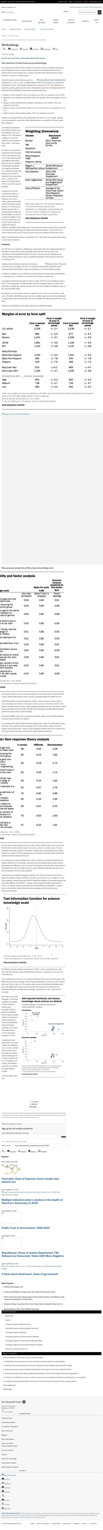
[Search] (99, 12)
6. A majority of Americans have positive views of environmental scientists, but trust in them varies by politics (40, 1381)
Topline (7, 1320)
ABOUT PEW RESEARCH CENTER (11, 1513)
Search (66, 11)
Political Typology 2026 (13, 1287)
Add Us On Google (8, 54)
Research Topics (10, 20)
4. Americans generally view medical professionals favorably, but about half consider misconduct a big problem (40, 1373)
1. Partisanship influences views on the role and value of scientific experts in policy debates (34, 1361)
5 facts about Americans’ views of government (30, 1274)
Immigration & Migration (10, 1426)
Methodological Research (10, 1467)
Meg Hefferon (15, 58)
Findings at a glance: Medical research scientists (21, 1328)
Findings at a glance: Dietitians (15, 1332)
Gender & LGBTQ (7, 1443)
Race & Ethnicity (7, 1431)
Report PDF (9, 1316)
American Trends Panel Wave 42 (16, 1349)
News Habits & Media (9, 1463)
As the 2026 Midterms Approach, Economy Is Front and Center (29, 1292)
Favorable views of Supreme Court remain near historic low (30, 1180)
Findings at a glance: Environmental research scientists (24, 1345)
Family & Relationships (9, 1446)
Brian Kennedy (25, 58)
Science (4, 1454)
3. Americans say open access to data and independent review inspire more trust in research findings (37, 1369)
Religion (4, 1435)
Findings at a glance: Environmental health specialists (23, 1341)
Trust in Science (22, 1141)
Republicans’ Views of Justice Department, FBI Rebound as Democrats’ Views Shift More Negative (33, 1254)
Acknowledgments (9, 1385)
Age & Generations (8, 1439)
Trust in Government (11, 1141)
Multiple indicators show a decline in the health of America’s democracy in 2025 (32, 1201)
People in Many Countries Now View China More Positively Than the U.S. (33, 1304)
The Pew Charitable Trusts (28, 1517)
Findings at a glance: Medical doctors (17, 1324)
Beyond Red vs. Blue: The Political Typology (21, 1309)
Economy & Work (7, 1450)
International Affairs (8, 1422)
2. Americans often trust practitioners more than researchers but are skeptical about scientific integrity (37, 1365)
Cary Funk (6, 58)
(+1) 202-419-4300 (7, 1412)
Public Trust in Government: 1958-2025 (26, 1228)
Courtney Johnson (39, 58)
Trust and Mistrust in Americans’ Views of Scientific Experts (24, 40)
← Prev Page (33, 1102)
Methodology (7, 1389)
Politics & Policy (7, 1418)
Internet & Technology (9, 1459)
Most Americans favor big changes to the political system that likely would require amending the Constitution (34, 1298)
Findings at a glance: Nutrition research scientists (22, 1336)
